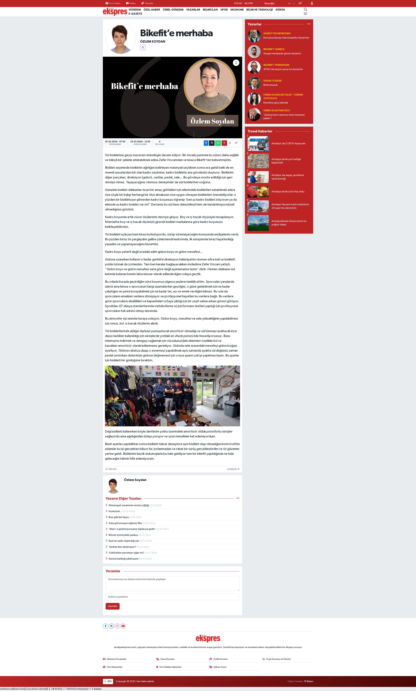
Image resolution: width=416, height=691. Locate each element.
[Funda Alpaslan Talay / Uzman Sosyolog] (254, 98)
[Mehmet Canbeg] (254, 51)
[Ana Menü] (305, 14)
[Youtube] (123, 626)
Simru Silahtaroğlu (276, 110)
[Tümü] (308, 24)
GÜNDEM (135, 9)
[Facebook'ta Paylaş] (206, 143)
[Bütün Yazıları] (237, 498)
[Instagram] (142, 47)
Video (133, 3)
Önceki (112, 469)
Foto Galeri (115, 3)
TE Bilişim (308, 681)
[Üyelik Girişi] (310, 3)
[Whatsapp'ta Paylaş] (218, 143)
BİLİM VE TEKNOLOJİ (259, 9)
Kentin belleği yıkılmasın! (124, 558)
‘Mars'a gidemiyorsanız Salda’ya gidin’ (132, 529)
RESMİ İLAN (210, 9)
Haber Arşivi (220, 667)
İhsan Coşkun (272, 81)
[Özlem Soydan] (121, 38)
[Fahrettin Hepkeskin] (254, 35)
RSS (109, 681)
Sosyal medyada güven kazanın (282, 53)
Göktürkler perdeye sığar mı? (127, 552)
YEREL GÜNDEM (173, 9)
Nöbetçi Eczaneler (116, 659)
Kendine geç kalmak (275, 102)
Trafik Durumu (220, 659)
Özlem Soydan (152, 41)
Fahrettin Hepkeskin (276, 33)
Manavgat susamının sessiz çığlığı (129, 505)
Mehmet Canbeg (274, 49)
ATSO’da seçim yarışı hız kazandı (283, 69)
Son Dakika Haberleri (171, 667)
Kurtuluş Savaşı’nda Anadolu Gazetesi (286, 37)
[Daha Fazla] (224, 143)
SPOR (224, 9)
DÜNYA (280, 9)
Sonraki (232, 469)
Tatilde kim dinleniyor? (123, 547)
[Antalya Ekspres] (115, 11)
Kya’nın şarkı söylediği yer (124, 541)
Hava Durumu (168, 659)
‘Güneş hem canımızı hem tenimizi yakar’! (284, 117)
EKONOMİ (237, 9)
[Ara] (306, 10)
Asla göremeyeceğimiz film (126, 523)
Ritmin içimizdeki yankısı (123, 535)
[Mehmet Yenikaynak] (254, 67)
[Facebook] (105, 626)
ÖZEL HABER (151, 9)
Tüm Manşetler (115, 667)
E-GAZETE (135, 13)
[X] (111, 626)
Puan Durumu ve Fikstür (278, 659)
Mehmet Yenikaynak (276, 65)
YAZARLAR (193, 9)
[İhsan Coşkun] (254, 83)
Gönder (112, 606)
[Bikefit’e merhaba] (172, 97)
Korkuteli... (115, 511)
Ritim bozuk (270, 85)
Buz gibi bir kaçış (119, 517)
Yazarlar (149, 3)
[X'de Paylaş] (211, 143)
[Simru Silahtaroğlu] (254, 114)
